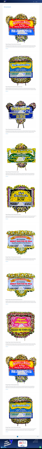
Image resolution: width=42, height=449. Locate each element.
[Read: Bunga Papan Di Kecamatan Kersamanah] (21, 240)
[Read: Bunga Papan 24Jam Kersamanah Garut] (21, 410)
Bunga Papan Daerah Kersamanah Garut (13, 342)
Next (38, 436)
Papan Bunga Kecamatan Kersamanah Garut (14, 86)
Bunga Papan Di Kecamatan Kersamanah (13, 257)
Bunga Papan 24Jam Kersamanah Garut (13, 427)
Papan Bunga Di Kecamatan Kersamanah (13, 44)
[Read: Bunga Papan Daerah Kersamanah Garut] (21, 325)
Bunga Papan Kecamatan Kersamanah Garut (14, 299)
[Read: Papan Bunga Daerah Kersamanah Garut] (21, 112)
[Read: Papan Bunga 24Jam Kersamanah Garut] (21, 197)
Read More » (7, 48)
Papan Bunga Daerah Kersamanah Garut (13, 129)
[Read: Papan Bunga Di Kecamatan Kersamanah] (21, 27)
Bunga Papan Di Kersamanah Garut (12, 384)
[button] (40, 447)
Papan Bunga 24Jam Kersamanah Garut (13, 214)
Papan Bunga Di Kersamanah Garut (12, 171)
